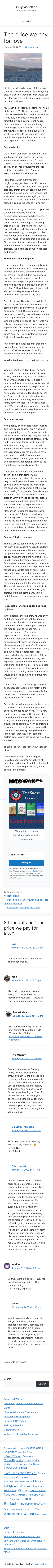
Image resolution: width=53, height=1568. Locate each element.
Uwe (14, 944)
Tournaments (26, 1509)
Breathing (28, 1456)
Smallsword (16, 1509)
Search (7, 1379)
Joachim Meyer (9, 1481)
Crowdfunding (32, 1460)
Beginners (10, 1452)
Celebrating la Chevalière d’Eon (23, 907)
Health (15, 1477)
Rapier (27, 1498)
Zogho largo (40, 1514)
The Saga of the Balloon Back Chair (22, 1536)
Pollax (6, 1499)
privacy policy (31, 871)
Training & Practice (13, 1425)
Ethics (14, 1464)
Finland (36, 1464)
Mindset (23, 1490)
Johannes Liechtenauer (23, 1481)
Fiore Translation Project (20, 1473)
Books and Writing (13, 1399)
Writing (29, 1514)
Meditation (38, 1486)
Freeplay (7, 1478)
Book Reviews (12, 1456)
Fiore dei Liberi (16, 1468)
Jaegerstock (34, 1478)
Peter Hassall (19, 1166)
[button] (26, 814)
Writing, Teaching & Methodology (21, 1434)
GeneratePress (41, 1564)
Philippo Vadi (36, 1494)
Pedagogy (10, 1494)
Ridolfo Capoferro (35, 1504)
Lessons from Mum (14, 1532)
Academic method (11, 1448)
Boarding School (25, 1452)
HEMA (25, 1477)
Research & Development (17, 1416)
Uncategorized (11, 1429)
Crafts (7, 1408)
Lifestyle (38, 1481)
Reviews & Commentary (16, 1421)
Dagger (7, 1464)
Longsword (13, 1485)
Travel (37, 1509)
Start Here (9, 1527)
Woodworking (13, 1513)
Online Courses (38, 1490)
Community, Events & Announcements (23, 1403)
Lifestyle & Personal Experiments (21, 1412)
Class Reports (13, 1460)
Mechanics (27, 1486)
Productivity (15, 1499)
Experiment (23, 1464)
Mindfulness (10, 1490)
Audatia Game (34, 1447)
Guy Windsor (26, 7)
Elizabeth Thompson (23, 1127)
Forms (41, 1473)
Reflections (13, 896)
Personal (22, 1494)
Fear (30, 1464)
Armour (22, 1448)
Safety (7, 1509)
